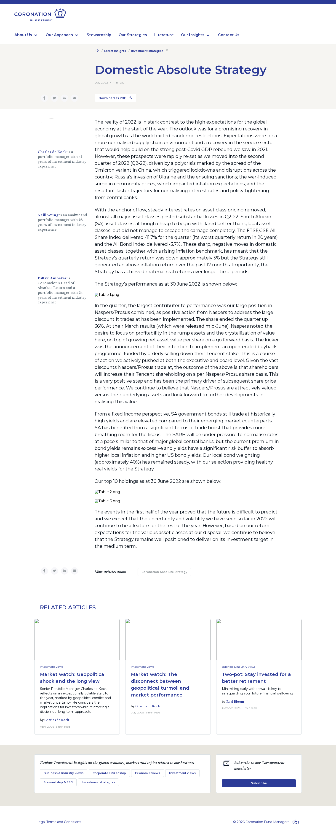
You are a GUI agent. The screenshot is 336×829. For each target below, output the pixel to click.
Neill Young (48, 215)
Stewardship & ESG (58, 782)
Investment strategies (147, 51)
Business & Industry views (238, 666)
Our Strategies (133, 35)
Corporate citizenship (109, 773)
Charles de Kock (52, 152)
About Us (23, 35)
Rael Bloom (235, 701)
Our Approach (59, 35)
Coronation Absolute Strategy (164, 572)
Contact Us (229, 35)
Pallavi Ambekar (52, 278)
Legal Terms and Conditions (59, 822)
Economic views (147, 773)
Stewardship (99, 35)
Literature (164, 35)
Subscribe (259, 783)
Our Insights (192, 35)
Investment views (51, 666)
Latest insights (115, 51)
